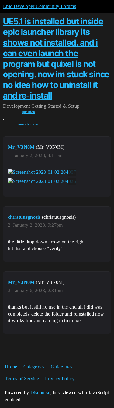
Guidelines (61, 366)
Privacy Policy (59, 378)
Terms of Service (22, 378)
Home (11, 366)
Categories (34, 366)
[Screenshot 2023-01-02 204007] (42, 172)
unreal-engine (28, 124)
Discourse (40, 392)
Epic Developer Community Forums (39, 6)
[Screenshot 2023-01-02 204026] (42, 181)
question (28, 112)
